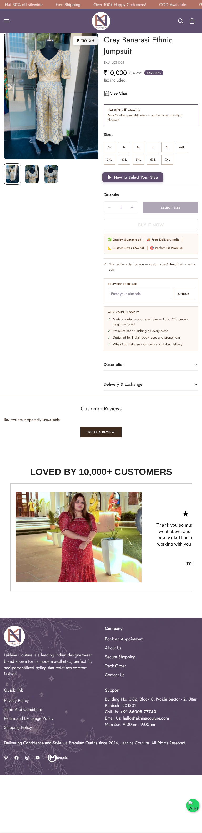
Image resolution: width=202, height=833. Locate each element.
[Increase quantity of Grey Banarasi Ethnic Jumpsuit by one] (132, 207)
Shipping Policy (18, 727)
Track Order (115, 666)
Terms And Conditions (23, 709)
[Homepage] (57, 758)
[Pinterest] (6, 758)
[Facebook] (16, 758)
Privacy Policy (16, 700)
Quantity (111, 195)
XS (111, 148)
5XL (140, 161)
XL (169, 148)
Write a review (100, 432)
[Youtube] (38, 758)
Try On (87, 40)
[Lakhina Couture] (101, 21)
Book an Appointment (124, 639)
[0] (192, 21)
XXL (183, 148)
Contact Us (114, 675)
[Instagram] (27, 758)
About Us (113, 648)
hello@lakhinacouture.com (146, 718)
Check (184, 294)
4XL (125, 161)
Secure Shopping (120, 657)
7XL (169, 161)
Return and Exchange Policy (28, 718)
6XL (154, 161)
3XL (111, 161)
